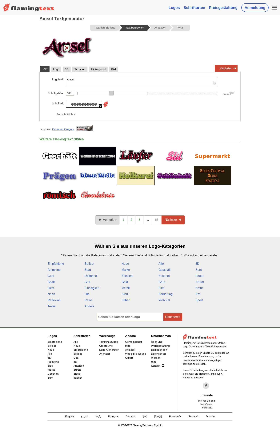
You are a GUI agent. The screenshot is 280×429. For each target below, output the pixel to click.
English (69, 416)
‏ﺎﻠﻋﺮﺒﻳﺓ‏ (85, 416)
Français (113, 416)
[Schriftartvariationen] (105, 106)
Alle (161, 263)
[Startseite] (29, 7)
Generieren (172, 317)
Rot (197, 294)
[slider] (111, 93)
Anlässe (130, 349)
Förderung (165, 294)
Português (175, 416)
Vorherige (109, 219)
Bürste (77, 369)
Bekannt (164, 275)
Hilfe (127, 345)
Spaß (51, 282)
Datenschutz (158, 353)
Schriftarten (194, 8)
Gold (125, 282)
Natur (199, 288)
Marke (126, 269)
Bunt (198, 269)
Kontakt (155, 365)
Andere (89, 306)
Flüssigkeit (92, 288)
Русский (193, 416)
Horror (199, 282)
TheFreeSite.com (206, 401)
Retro (88, 300)
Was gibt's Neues (135, 353)
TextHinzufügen (108, 341)
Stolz (125, 294)
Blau (88, 269)
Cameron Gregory (63, 129)
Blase (77, 373)
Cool (51, 275)
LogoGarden (206, 404)
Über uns (156, 341)
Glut (87, 282)
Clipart (129, 357)
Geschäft (164, 269)
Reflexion (54, 300)
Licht (51, 288)
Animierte (54, 269)
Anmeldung (255, 8)
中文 (98, 416)
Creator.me (106, 345)
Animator (104, 353)
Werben (156, 357)
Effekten (127, 275)
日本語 (158, 416)
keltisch (78, 377)
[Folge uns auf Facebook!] (206, 385)
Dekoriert (91, 275)
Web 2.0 (164, 300)
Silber (126, 300)
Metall (126, 288)
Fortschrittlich (65, 114)
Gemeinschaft (133, 341)
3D (197, 263)
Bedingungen (159, 349)
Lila (87, 294)
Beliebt (89, 263)
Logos (174, 8)
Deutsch (130, 416)
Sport (199, 300)
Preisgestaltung (223, 8)
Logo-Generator (109, 349)
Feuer (199, 275)
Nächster (225, 68)
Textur (52, 306)
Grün (161, 282)
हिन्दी (144, 416)
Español (210, 416)
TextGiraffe (206, 407)
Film (161, 288)
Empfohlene (56, 263)
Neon (51, 294)
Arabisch (79, 365)
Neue (125, 263)
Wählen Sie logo (105, 27)
